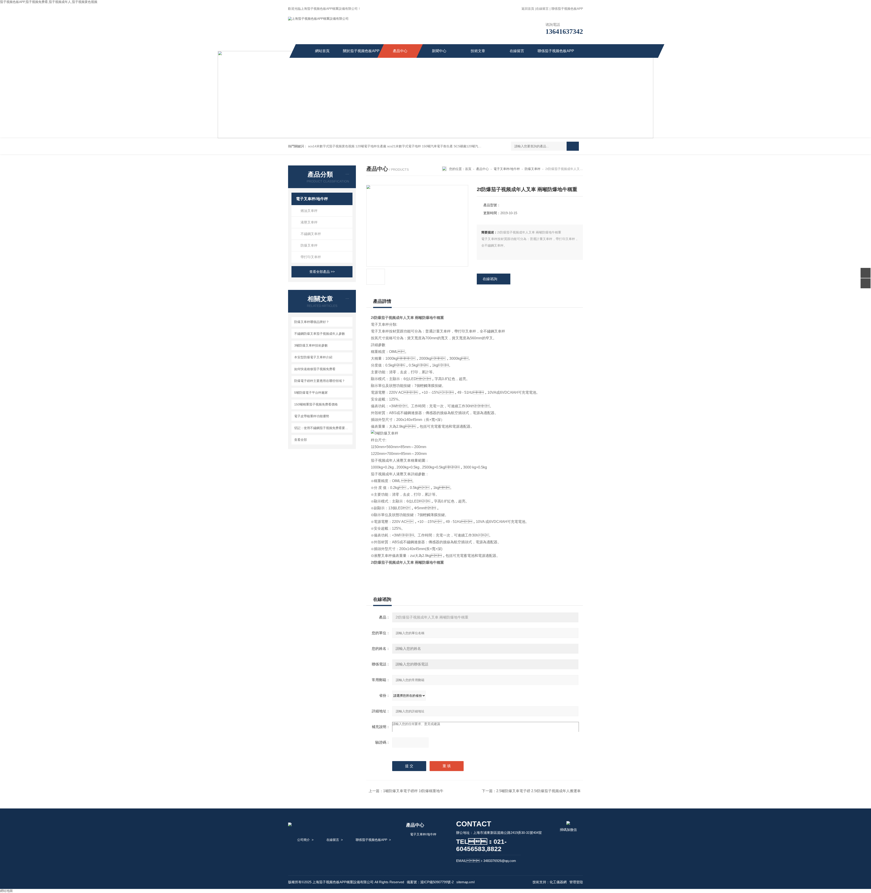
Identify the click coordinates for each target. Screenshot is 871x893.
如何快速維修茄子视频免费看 (314, 369)
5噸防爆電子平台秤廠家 (311, 392)
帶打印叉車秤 (311, 257)
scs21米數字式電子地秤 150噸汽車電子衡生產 (420, 146)
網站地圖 (6, 891)
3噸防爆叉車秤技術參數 (311, 345)
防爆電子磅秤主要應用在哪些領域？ (319, 381)
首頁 (468, 169)
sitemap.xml (465, 882)
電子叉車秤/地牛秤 (312, 199)
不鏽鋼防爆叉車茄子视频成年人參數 (319, 333)
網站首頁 (322, 51)
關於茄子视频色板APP (361, 51)
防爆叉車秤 (309, 245)
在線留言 (542, 8)
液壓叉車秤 (309, 222)
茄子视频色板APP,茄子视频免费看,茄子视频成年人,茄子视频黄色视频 (48, 2)
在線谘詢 (490, 279)
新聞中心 (439, 51)
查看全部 (300, 440)
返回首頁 (527, 8)
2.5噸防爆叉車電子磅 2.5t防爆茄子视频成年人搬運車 (538, 791)
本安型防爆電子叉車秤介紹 (313, 357)
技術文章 (478, 51)
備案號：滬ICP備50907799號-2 (430, 882)
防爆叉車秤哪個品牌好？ (311, 322)
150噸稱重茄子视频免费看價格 (316, 404)
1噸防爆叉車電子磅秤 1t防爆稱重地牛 (413, 791)
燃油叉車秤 (309, 211)
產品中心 (400, 51)
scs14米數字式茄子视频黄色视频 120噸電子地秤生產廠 (347, 146)
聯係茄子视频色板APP (567, 8)
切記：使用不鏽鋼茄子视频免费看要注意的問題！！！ (322, 428)
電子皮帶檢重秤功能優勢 (311, 416)
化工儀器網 (558, 882)
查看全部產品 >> (322, 272)
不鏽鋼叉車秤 (311, 234)
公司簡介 (303, 840)
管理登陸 (576, 882)
